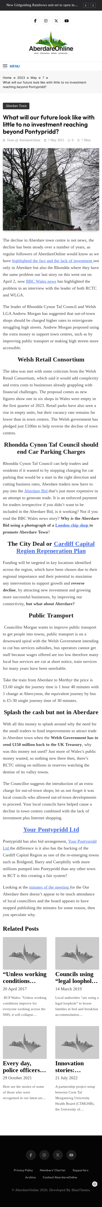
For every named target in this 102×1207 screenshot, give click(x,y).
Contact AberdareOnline (60, 1177)
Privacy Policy (23, 1170)
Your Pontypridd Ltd (51, 829)
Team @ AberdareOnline (23, 140)
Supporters (80, 1170)
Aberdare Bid (36, 491)
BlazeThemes (80, 1190)
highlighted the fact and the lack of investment (52, 260)
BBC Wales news (41, 281)
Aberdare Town (16, 106)
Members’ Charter (53, 1170)
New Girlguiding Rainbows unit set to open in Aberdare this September (40, 5)
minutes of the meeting (49, 887)
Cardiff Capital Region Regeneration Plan (55, 547)
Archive (30, 1177)
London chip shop (72, 525)
